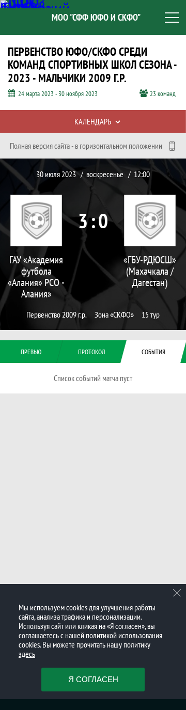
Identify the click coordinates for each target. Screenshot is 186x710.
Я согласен (93, 679)
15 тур (151, 315)
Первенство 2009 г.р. (56, 315)
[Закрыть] (177, 592)
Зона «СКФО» (114, 315)
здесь (27, 654)
